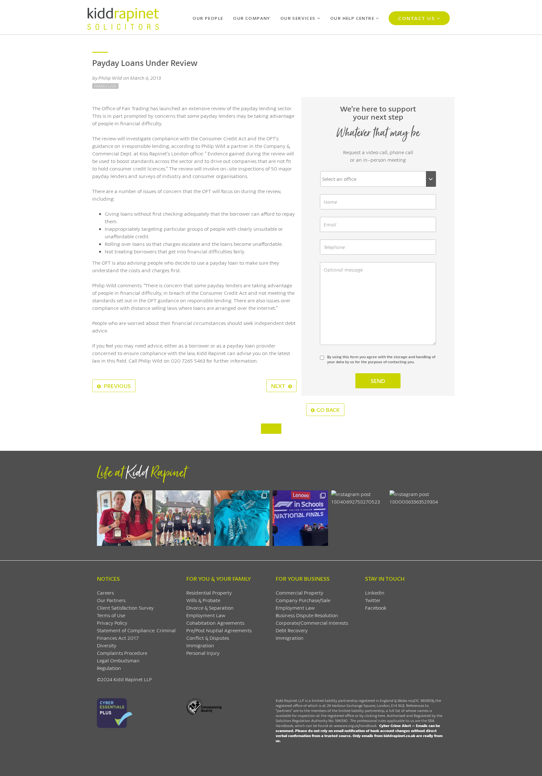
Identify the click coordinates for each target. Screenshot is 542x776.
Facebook (375, 607)
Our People (208, 18)
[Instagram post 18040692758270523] (359, 518)
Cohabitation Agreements (215, 622)
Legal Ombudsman (118, 660)
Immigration (200, 645)
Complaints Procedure (122, 652)
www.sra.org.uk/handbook (355, 725)
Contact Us (416, 18)
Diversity (106, 645)
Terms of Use (111, 615)
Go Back (328, 409)
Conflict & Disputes (207, 637)
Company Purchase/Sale (303, 600)
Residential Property (209, 592)
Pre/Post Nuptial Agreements (219, 630)
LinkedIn (375, 592)
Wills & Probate (203, 600)
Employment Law (205, 615)
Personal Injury (203, 652)
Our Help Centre (352, 18)
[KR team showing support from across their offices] (183, 518)
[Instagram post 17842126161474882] (300, 518)
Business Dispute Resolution (307, 615)
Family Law (105, 86)
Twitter (372, 600)
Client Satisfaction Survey (125, 607)
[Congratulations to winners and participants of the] (124, 518)
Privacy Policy (112, 622)
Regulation (109, 668)
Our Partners (111, 600)
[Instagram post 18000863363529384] (417, 518)
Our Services (298, 18)
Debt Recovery (292, 630)
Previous (117, 386)
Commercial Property (299, 592)
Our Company (251, 18)
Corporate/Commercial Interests (312, 622)
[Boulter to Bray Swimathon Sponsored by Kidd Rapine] (241, 518)
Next (278, 386)
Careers (105, 592)
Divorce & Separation (210, 607)
